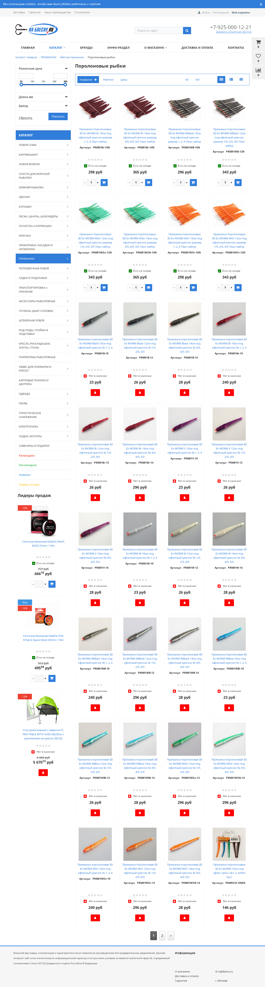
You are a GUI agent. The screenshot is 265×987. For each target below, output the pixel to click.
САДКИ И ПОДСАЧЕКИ (33, 278)
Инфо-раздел (118, 48)
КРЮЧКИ (25, 235)
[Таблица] (241, 79)
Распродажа (27, 455)
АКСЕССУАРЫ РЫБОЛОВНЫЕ (37, 301)
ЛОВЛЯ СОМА (27, 145)
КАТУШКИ (25, 206)
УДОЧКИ (24, 197)
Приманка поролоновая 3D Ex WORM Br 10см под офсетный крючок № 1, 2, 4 (229, 343)
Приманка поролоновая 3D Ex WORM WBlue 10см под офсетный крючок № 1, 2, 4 (229, 659)
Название (86, 79)
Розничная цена (30, 68)
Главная (28, 48)
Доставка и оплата (197, 48)
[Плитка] (221, 79)
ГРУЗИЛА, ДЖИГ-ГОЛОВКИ (36, 311)
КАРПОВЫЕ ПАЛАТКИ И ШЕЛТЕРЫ (33, 382)
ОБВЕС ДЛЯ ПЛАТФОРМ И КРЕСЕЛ (35, 369)
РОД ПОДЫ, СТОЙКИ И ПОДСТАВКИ (33, 332)
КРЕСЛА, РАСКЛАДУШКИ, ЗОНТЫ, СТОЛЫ (35, 345)
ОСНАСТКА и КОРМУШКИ (35, 226)
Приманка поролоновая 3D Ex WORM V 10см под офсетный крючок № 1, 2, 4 (184, 448)
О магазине (154, 48)
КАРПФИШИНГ (28, 154)
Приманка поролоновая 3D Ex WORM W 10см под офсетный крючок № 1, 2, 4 (140, 553)
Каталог (56, 48)
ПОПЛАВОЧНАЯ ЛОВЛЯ (34, 268)
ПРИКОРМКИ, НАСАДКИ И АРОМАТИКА (36, 247)
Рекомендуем (28, 465)
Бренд (23, 106)
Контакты (236, 48)
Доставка (19, 12)
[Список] (231, 79)
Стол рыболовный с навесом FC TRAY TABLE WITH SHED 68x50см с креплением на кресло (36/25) (43, 734)
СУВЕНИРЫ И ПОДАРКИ (34, 446)
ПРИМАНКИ (26, 258)
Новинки (24, 475)
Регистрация (221, 12)
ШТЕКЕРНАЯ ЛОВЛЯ (31, 320)
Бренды (86, 48)
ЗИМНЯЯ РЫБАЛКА (31, 187)
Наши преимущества (57, 12)
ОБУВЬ (23, 403)
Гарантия (35, 12)
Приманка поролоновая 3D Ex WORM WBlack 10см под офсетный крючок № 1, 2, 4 (95, 659)
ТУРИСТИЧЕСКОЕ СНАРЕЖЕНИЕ (30, 415)
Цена (123, 79)
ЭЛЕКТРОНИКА (28, 426)
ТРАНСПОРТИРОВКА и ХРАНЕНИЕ (33, 289)
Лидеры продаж (29, 484)
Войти (206, 12)
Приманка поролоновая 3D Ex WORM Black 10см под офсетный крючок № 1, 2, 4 (95, 343)
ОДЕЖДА (24, 394)
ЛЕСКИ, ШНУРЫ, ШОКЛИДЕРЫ (38, 216)
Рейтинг (108, 79)
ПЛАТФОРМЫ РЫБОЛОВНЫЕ (37, 357)
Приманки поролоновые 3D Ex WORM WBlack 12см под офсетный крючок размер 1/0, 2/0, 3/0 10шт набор (229, 137)
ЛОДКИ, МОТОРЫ (30, 436)
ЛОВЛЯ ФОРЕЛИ (29, 164)
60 (187, 79)
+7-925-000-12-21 (231, 27)
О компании (82, 12)
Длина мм (26, 97)
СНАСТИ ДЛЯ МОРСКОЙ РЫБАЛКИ (34, 176)
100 (197, 79)
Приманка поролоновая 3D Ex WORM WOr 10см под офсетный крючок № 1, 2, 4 (95, 869)
